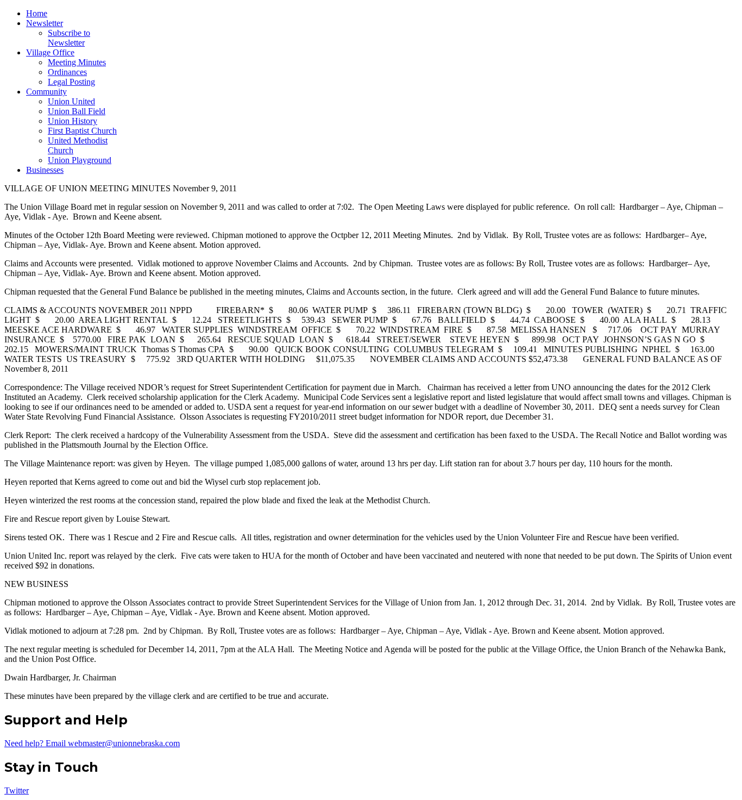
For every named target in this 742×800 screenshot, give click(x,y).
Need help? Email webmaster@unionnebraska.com (92, 743)
